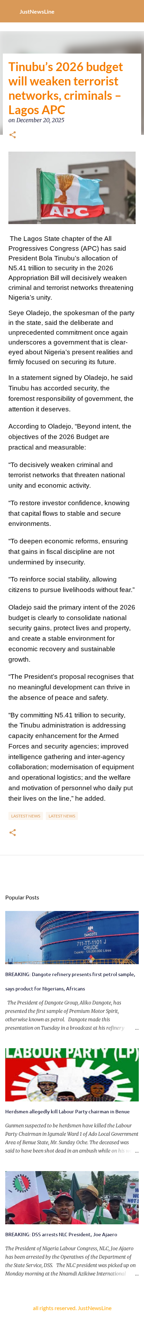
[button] (12, 135)
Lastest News (25, 816)
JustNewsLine (37, 11)
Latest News (62, 816)
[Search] (134, 11)
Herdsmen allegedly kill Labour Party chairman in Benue (67, 1111)
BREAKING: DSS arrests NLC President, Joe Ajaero (61, 1234)
